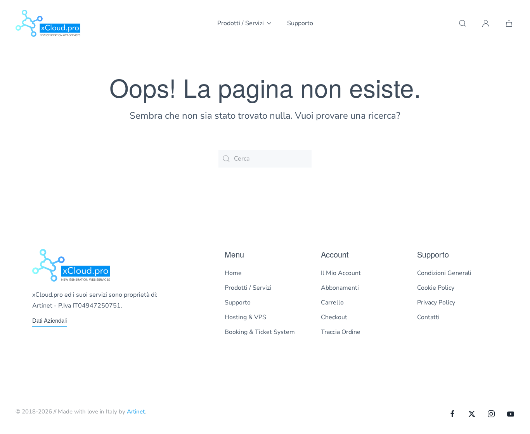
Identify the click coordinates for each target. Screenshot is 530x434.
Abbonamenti (340, 288)
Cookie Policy (435, 288)
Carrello (332, 302)
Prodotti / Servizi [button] (240, 23)
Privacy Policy (436, 302)
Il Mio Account (341, 273)
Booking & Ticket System (260, 332)
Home (233, 273)
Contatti (428, 317)
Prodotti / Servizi (248, 288)
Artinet (136, 411)
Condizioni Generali (444, 273)
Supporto (300, 23)
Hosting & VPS (245, 317)
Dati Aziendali (49, 320)
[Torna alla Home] (48, 23)
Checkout (334, 317)
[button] (462, 23)
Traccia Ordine (340, 332)
